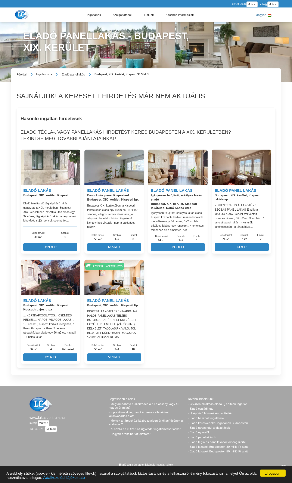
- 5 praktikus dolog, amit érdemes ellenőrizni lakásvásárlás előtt (138, 414)
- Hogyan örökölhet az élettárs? (130, 434)
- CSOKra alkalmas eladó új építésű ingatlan (218, 404)
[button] (94, 15)
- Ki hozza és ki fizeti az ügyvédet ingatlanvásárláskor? (145, 429)
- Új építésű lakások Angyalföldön (210, 413)
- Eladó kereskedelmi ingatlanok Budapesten (218, 423)
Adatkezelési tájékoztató (64, 477)
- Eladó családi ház (200, 408)
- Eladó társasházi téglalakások (209, 427)
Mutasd (252, 4)
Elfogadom (272, 473)
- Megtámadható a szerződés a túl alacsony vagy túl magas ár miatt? (144, 405)
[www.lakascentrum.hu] (22, 14)
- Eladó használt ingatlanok (206, 418)
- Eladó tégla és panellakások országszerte (217, 442)
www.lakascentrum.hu (47, 417)
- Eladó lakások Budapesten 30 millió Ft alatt (218, 446)
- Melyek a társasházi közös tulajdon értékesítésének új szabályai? (146, 422)
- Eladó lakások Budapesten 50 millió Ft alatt (218, 451)
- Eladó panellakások (202, 437)
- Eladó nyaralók (199, 432)
